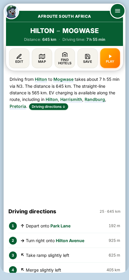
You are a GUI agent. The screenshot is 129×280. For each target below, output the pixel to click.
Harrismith (71, 99)
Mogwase (63, 79)
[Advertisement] (64, 156)
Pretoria (18, 106)
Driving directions (48, 107)
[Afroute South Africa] (11, 11)
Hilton (41, 79)
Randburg (95, 99)
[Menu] (117, 11)
